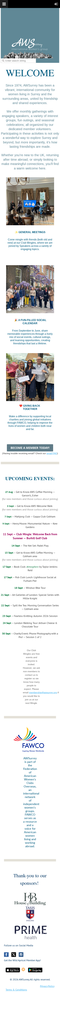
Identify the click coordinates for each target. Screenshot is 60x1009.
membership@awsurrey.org (43, 692)
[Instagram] (21, 954)
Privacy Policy (47, 986)
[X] (13, 954)
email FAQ (52, 453)
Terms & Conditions (16, 989)
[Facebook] (6, 954)
